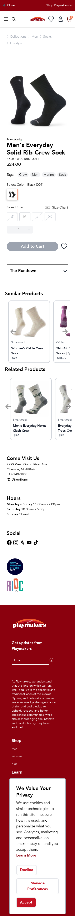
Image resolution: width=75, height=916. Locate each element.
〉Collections (16, 36)
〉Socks (46, 36)
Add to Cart (32, 246)
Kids (14, 764)
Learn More (26, 855)
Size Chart (60, 207)
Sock (62, 174)
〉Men (33, 36)
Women (17, 756)
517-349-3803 (17, 474)
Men (35, 174)
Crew (23, 174)
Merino (49, 174)
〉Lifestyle (14, 43)
